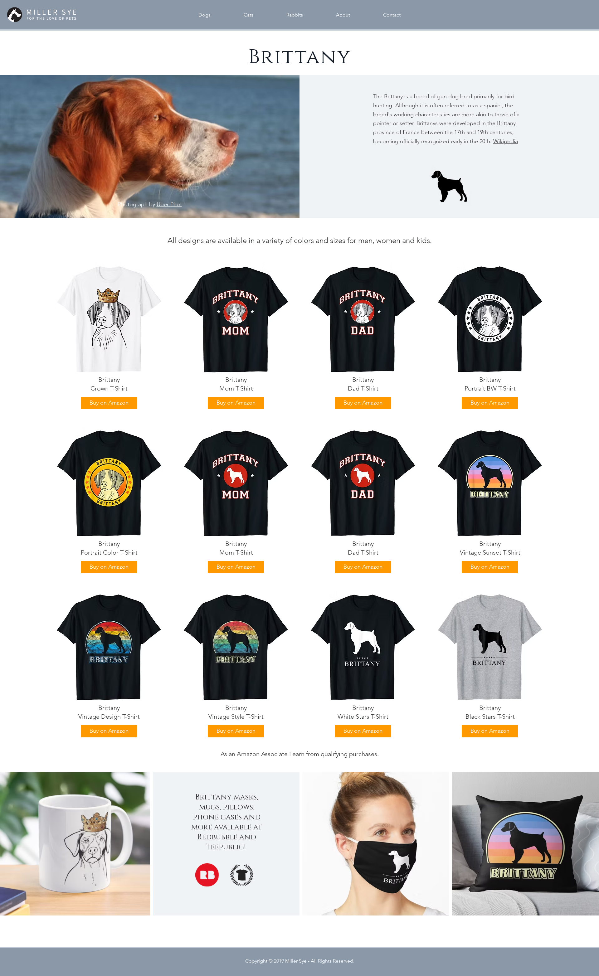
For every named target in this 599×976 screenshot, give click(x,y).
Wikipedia (505, 141)
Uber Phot (169, 204)
